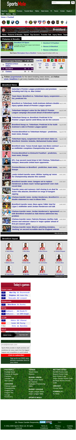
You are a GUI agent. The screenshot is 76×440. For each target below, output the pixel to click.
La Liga (3, 317)
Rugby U (69, 11)
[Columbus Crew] (31, 24)
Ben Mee (27, 274)
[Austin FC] (8, 24)
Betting (8, 14)
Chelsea (9, 71)
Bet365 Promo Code (60, 372)
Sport (20, 334)
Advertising (33, 402)
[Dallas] (40, 24)
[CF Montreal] (13, 24)
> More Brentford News (60, 233)
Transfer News (28, 11)
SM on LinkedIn (34, 417)
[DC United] (35, 24)
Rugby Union (35, 377)
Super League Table (36, 394)
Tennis (56, 11)
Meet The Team (34, 406)
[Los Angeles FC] (58, 24)
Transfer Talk (46, 35)
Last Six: (39, 60)
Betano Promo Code (60, 374)
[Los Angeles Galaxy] (62, 24)
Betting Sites (59, 370)
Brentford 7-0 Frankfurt (51, 43)
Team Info (67, 35)
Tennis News (33, 372)
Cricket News (58, 388)
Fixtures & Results (15, 35)
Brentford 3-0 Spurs (21, 42)
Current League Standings (12, 61)
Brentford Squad (10, 239)
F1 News (56, 394)
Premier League (6, 289)
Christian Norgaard (60, 251)
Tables (37, 11)
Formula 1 (58, 391)
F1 (51, 11)
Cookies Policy (70, 427)
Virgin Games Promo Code (63, 378)
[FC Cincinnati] (44, 24)
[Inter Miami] (53, 24)
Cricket (62, 11)
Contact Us (33, 408)
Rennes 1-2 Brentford (50, 50)
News (4, 35)
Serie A (3, 329)
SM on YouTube (34, 419)
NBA (2, 14)
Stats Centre (44, 11)
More (14, 14)
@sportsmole (16, 77)
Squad (26, 35)
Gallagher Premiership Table (37, 385)
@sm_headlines (11, 79)
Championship (6, 301)
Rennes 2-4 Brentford (50, 46)
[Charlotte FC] (17, 24)
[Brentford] (3, 31)
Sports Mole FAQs (35, 404)
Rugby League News (36, 392)
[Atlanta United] (4, 24)
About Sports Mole (35, 400)
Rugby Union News (36, 380)
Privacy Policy (58, 427)
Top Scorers (35, 35)
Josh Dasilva (43, 262)
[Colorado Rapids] (26, 24)
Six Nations (33, 382)
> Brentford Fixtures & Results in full (57, 57)
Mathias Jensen (10, 262)
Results (31, 374)
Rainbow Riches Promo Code (61, 382)
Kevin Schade (26, 262)
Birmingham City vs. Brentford (26, 53)
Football (12, 11)
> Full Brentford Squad (60, 276)
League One (8, 390)
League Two (8, 393)
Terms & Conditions (44, 427)
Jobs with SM (34, 414)
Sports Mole (35, 397)
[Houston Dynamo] (49, 24)
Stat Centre (8, 381)
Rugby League (36, 389)
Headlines (4, 11)
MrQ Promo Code (59, 376)
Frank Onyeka (10, 274)
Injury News (57, 35)
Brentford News (9, 85)
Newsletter (33, 411)
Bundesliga (8, 397)
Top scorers (61, 63)
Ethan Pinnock (43, 251)
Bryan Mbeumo (44, 274)
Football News (9, 372)
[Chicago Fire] (22, 24)
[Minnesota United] (67, 24)
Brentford (9, 69)
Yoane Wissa (60, 262)
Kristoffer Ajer (60, 274)
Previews (19, 11)
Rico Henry (27, 251)
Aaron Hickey (10, 251)
